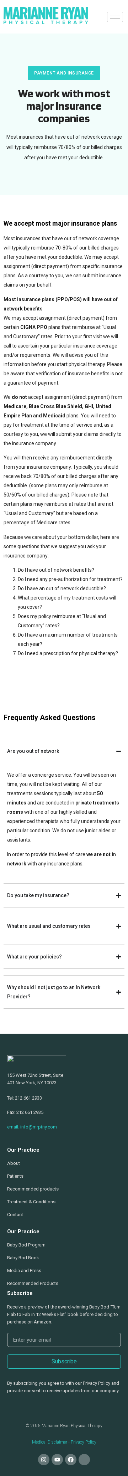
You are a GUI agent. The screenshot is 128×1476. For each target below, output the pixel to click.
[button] (64, 73)
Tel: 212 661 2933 (24, 1098)
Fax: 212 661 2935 (25, 1112)
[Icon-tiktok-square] (84, 1459)
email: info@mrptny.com (32, 1127)
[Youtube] (57, 1459)
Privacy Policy (83, 1442)
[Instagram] (43, 1459)
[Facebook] (70, 1459)
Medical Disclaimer (49, 1442)
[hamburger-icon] (115, 17)
